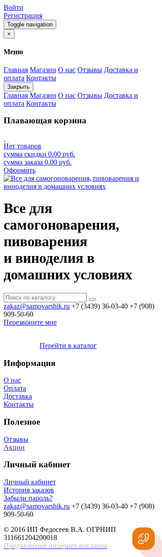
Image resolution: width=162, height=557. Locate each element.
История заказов (29, 490)
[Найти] (92, 299)
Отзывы (16, 439)
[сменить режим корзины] (4, 138)
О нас (12, 380)
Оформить (20, 170)
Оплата (15, 388)
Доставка (18, 396)
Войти (13, 7)
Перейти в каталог (68, 345)
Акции (14, 447)
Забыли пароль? (28, 498)
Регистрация (23, 15)
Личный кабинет (30, 482)
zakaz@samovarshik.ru (37, 306)
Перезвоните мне (30, 322)
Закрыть (18, 86)
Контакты (19, 404)
